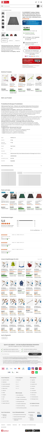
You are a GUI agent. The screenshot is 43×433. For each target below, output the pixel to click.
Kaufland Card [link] (34, 384)
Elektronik (4, 382)
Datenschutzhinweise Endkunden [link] (18, 419)
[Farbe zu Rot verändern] (11, 35)
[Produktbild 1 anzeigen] (2, 13)
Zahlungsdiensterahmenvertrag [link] (20, 414)
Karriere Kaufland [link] (31, 415)
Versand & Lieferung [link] (21, 405)
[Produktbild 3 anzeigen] (2, 20)
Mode (4, 392)
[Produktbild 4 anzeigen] (2, 23)
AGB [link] (19, 424)
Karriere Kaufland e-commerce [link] (32, 418)
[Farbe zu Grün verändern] (7, 35)
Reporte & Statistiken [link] (5, 415)
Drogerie (4, 394)
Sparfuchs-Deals (6, 379)
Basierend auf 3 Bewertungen (7, 225)
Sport (4, 396)
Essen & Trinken (6, 401)
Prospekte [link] (33, 382)
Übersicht (19, 379)
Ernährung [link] (33, 394)
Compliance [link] (9, 424)
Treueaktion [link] (33, 390)
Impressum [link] (3, 424)
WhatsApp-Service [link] (34, 399)
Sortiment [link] (33, 386)
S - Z (18, 388)
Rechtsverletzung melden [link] (22, 407)
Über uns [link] (4, 417)
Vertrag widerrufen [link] (20, 401)
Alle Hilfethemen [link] (20, 395)
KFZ (3, 399)
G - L (18, 384)
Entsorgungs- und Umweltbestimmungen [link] (29, 424)
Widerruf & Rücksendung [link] (21, 399)
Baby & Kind (5, 388)
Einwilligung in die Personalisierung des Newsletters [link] (22, 361)
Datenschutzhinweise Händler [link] (19, 416)
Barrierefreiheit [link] (3, 427)
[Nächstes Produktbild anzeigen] (3, 30)
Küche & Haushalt (6, 386)
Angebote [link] (33, 379)
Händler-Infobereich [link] (35, 405)
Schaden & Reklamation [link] (21, 403)
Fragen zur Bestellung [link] (21, 397)
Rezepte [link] (32, 388)
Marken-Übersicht (6, 403)
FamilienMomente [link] (34, 396)
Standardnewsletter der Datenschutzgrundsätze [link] (19, 357)
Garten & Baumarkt (6, 384)
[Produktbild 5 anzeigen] (2, 27)
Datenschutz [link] (15, 424)
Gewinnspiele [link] (33, 392)
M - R (18, 386)
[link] (36, 2)
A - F (18, 382)
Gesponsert (3, 83)
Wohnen (4, 390)
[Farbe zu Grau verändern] (3, 35)
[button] (32, 30)
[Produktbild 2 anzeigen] (2, 16)
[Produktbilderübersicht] (3, 21)
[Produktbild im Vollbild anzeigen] (13, 21)
